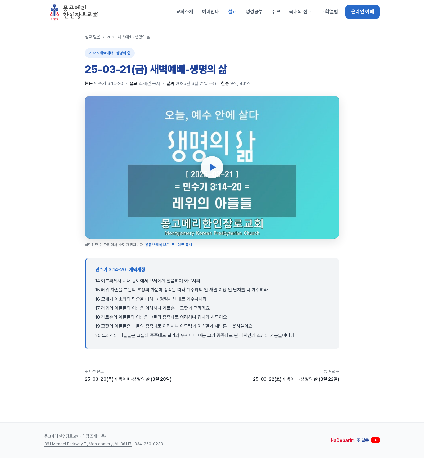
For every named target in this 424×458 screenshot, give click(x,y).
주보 (276, 12)
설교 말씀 (93, 36)
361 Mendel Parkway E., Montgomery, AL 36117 (88, 444)
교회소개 (184, 12)
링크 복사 (185, 244)
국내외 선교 (300, 12)
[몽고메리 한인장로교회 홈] (74, 11)
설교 (232, 12)
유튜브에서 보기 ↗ (159, 244)
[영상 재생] (212, 167)
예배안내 (210, 12)
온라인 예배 (362, 12)
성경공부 (254, 12)
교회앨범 (329, 12)
